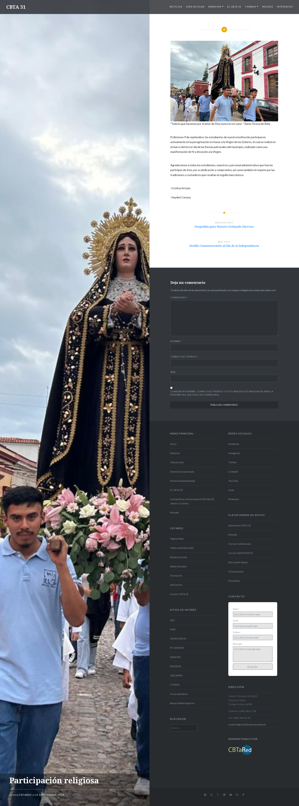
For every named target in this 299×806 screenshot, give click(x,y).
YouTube (233, 480)
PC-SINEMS (177, 647)
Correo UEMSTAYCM (240, 552)
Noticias (176, 6)
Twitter (232, 462)
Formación (176, 575)
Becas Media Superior (182, 703)
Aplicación (176, 584)
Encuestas (234, 580)
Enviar (252, 666)
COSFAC (175, 684)
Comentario (179, 297)
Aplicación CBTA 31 (239, 525)
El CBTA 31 (234, 6)
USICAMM (176, 675)
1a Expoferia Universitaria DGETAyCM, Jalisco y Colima (192, 501)
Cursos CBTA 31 (179, 594)
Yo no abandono (179, 693)
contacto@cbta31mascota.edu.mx (247, 724)
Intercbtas (285, 6)
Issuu (231, 489)
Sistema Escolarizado (182, 471)
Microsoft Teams (238, 562)
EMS (173, 629)
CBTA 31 (16, 7)
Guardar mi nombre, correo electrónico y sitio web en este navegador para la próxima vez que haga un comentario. (221, 393)
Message (237, 643)
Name (236, 609)
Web (172, 372)
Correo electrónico (184, 356)
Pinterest (233, 499)
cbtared (25, 794)
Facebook (233, 443)
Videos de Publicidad (181, 547)
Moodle (267, 6)
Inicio (173, 443)
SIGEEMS (175, 666)
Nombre (176, 341)
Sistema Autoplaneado (182, 480)
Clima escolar (236, 571)
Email (235, 620)
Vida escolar (195, 6)
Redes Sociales (178, 566)
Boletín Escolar (178, 557)
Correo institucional (239, 543)
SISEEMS (175, 657)
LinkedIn (233, 471)
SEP (172, 620)
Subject (236, 632)
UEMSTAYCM (178, 638)
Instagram (234, 453)
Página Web (177, 538)
